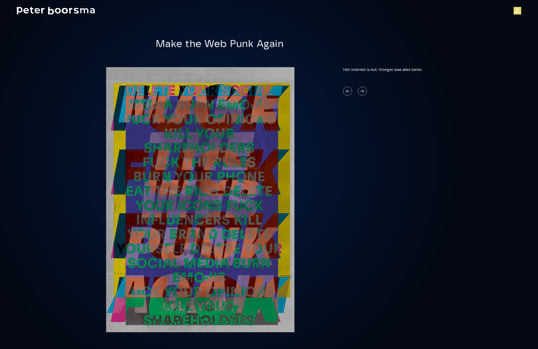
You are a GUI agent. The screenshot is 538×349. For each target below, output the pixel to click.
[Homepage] (56, 10)
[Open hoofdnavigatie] (517, 10)
